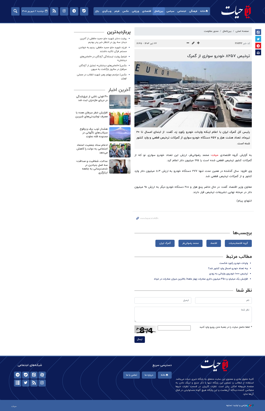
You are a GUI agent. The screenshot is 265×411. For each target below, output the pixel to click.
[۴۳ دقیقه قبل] (120, 134)
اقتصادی (146, 11)
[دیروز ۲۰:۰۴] (120, 166)
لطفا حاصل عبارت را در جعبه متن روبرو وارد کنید (226, 327)
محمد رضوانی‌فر (190, 243)
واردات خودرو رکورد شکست (233, 263)
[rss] (34, 383)
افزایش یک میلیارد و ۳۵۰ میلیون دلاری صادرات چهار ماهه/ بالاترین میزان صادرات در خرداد (201, 279)
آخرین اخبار (119, 90)
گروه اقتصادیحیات (238, 243)
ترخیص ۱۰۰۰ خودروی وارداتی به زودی (228, 273)
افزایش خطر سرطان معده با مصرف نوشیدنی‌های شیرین (91, 114)
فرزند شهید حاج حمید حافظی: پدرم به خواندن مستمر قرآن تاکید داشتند (103, 49)
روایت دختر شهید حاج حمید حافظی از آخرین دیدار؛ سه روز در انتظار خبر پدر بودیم (103, 40)
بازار (97, 11)
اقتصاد (213, 243)
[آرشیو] (17, 383)
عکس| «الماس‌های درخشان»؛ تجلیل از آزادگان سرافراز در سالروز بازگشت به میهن (103, 67)
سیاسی (170, 11)
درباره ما (149, 375)
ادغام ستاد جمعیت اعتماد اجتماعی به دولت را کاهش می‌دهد (92, 149)
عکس (125, 11)
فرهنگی (193, 11)
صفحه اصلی (242, 31)
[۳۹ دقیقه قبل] (120, 118)
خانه (202, 11)
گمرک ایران (165, 243)
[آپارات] (42, 375)
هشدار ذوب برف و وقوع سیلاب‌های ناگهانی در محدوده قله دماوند (94, 132)
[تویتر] (25, 383)
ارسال (139, 339)
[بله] (25, 375)
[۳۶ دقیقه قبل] (120, 102)
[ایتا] (34, 375)
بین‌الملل (158, 11)
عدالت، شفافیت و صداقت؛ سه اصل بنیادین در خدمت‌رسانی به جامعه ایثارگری (92, 167)
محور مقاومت (211, 31)
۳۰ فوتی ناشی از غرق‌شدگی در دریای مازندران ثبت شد (92, 98)
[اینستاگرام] (42, 383)
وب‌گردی (106, 11)
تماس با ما (131, 375)
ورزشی (135, 11)
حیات (236, 11)
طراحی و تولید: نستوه (236, 405)
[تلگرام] (17, 375)
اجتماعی (181, 11)
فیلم (116, 11)
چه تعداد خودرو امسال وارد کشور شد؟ (228, 268)
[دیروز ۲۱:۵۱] (120, 150)
